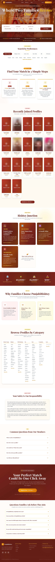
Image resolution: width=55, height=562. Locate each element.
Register (17, 547)
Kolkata (26, 351)
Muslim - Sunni (12, 349)
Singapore (20, 366)
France (19, 350)
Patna (26, 373)
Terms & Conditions (32, 545)
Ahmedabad (27, 357)
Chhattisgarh (34, 352)
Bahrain (19, 346)
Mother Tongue (8, 53)
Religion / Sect (30, 26)
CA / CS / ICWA (41, 352)
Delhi (26, 348)
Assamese (6, 366)
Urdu (42, 57)
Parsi (12, 366)
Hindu (12, 344)
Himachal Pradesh (33, 359)
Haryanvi (34, 57)
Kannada (5, 359)
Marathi (5, 351)
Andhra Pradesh (33, 345)
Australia (19, 344)
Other (5, 370)
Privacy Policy (31, 547)
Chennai (26, 344)
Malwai (20, 57)
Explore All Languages (27, 59)
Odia (5, 361)
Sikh (11, 346)
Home (22, 2)
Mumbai (26, 350)
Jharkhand (33, 361)
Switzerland (20, 368)
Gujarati (5, 355)
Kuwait (19, 357)
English (45, 57)
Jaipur (26, 359)
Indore (26, 366)
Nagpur (26, 364)
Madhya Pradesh (33, 367)
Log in (43, 2)
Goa (32, 354)
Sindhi (38, 57)
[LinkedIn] (8, 552)
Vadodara (27, 375)
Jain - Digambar (12, 359)
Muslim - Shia (13, 351)
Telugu (5, 350)
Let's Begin (46, 28)
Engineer (40, 346)
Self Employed (41, 359)
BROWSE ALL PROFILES (27, 201)
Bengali (5, 348)
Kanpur (26, 362)
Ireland (19, 353)
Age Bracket (18, 26)
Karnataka (33, 363)
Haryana (33, 357)
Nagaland (33, 375)
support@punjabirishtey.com (47, 547)
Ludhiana (26, 379)
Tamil (5, 353)
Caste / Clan (26, 53)
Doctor (40, 347)
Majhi (25, 57)
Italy (18, 355)
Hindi (13, 57)
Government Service (41, 356)
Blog (31, 2)
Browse (26, 2)
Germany (19, 351)
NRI (41, 53)
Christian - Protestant (13, 356)
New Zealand (20, 361)
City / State (35, 53)
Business (40, 354)
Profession (48, 53)
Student (40, 344)
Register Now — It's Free (27, 490)
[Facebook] (3, 552)
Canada (19, 348)
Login (17, 549)
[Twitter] (6, 552)
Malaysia (19, 359)
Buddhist (12, 364)
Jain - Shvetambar (13, 362)
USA (18, 370)
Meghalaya (34, 372)
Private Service (41, 358)
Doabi (17, 57)
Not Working (41, 361)
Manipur (33, 370)
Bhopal (26, 370)
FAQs (30, 549)
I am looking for (6, 26)
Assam (33, 349)
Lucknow (26, 361)
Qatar (19, 362)
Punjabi (9, 57)
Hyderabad (27, 353)
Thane (26, 368)
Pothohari (29, 57)
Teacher (40, 349)
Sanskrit (5, 368)
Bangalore (27, 346)
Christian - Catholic (13, 354)
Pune (26, 355)
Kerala (33, 364)
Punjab (33, 378)
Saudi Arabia (20, 364)
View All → (6, 372)
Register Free (48, 2)
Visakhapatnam (27, 372)
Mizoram (33, 373)
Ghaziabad (27, 377)
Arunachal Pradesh (33, 347)
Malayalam (6, 362)
